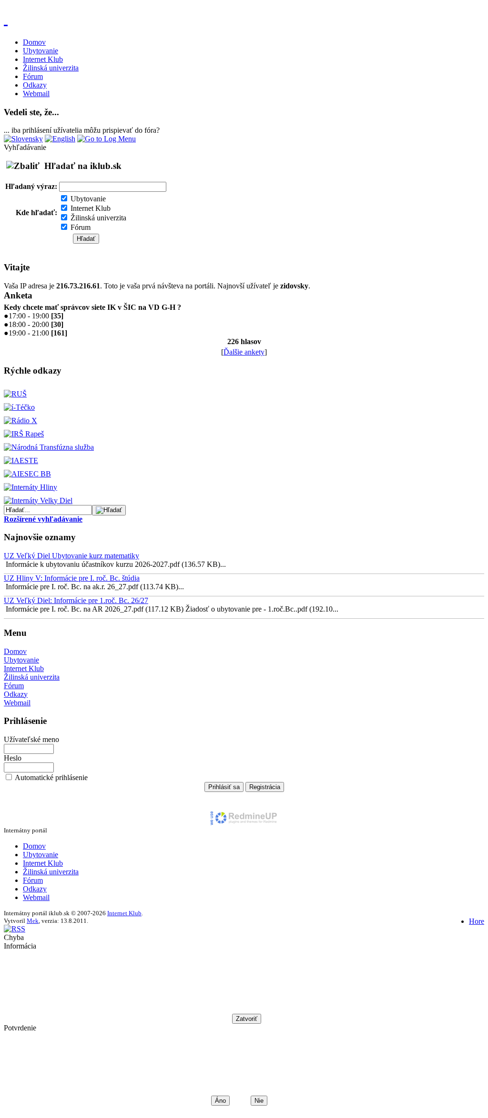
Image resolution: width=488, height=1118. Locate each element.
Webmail (36, 93)
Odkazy (35, 85)
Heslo (12, 758)
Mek (33, 920)
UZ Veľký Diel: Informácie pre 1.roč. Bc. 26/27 (76, 600)
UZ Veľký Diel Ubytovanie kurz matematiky (71, 556)
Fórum (33, 76)
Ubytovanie (40, 51)
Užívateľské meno (31, 739)
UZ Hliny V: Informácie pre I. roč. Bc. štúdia (72, 578)
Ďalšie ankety (244, 352)
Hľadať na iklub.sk (83, 166)
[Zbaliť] (23, 166)
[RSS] (14, 929)
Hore (476, 921)
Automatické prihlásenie (51, 777)
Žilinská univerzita (51, 68)
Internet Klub (43, 59)
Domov (34, 42)
